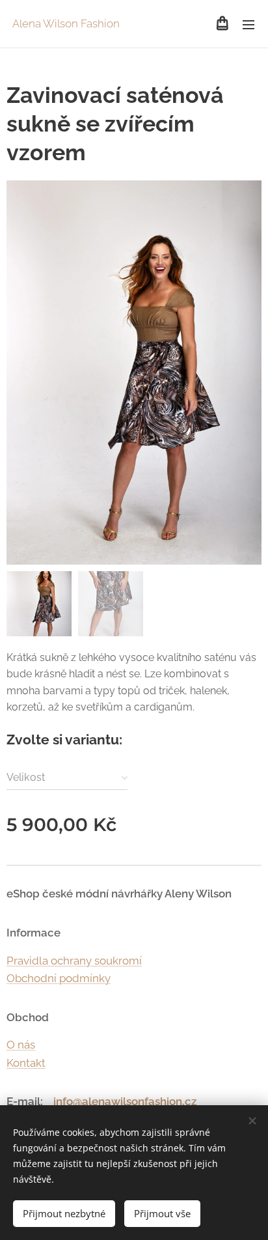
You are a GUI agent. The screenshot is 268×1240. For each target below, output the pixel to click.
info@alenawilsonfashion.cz (124, 1101)
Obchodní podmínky (59, 978)
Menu (248, 24)
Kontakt (26, 1062)
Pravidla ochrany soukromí (74, 960)
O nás (21, 1044)
